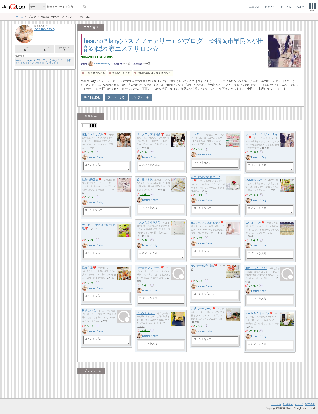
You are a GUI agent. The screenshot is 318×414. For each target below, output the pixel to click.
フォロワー (44, 49)
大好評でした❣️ (255, 222)
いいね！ (90, 151)
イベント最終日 (146, 313)
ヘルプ (299, 404)
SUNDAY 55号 (254, 180)
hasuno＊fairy (102, 63)
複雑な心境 (89, 310)
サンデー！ (197, 134)
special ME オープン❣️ (259, 313)
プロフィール (140, 97)
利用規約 (288, 404)
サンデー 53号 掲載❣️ (204, 265)
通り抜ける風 (145, 179)
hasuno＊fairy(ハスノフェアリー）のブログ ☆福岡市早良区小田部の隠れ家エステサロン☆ (43, 61)
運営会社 (310, 404)
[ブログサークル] (13, 6)
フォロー (24, 49)
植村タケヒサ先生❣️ (94, 134)
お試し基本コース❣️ (203, 308)
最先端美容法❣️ (92, 179)
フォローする (116, 97)
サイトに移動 (92, 97)
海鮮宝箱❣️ (89, 267)
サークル (276, 404)
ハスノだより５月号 (149, 222)
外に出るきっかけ (256, 268)
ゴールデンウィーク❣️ (150, 267)
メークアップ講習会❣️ (150, 134)
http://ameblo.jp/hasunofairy (97, 56)
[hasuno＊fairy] (85, 157)
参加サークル (64, 49)
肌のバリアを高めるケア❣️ (207, 222)
